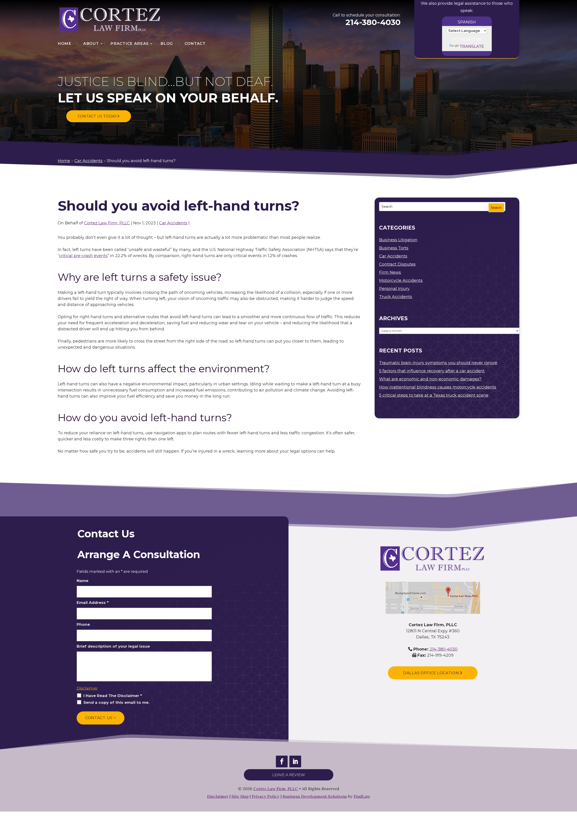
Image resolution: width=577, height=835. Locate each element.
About (91, 43)
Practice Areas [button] (129, 43)
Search (496, 208)
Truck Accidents (395, 296)
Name (82, 580)
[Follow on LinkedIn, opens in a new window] (295, 761)
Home (64, 43)
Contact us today (97, 116)
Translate (472, 46)
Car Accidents (173, 223)
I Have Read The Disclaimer (112, 695)
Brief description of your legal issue (113, 646)
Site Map (240, 796)
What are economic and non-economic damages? (430, 379)
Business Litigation (398, 239)
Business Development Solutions (315, 796)
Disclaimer (87, 688)
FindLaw (362, 796)
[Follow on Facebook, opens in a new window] (282, 761)
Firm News (390, 272)
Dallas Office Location (431, 673)
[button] (572, 802)
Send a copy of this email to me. (116, 702)
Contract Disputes (397, 264)
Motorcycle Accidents (401, 280)
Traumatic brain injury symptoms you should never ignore (438, 362)
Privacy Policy (265, 796)
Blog (166, 43)
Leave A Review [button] (288, 775)
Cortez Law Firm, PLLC (107, 223)
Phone (83, 624)
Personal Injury (394, 288)
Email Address (93, 602)
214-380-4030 (373, 22)
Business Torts (393, 248)
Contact (195, 43)
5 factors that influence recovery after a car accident (432, 370)
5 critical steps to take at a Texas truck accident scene (433, 395)
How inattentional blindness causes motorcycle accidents (437, 387)
